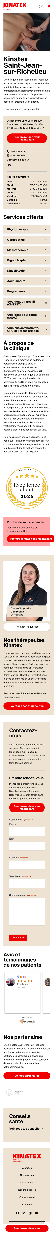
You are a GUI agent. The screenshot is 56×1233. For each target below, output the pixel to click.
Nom (11, 838)
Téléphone (20, 876)
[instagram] (23, 1213)
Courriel (18, 857)
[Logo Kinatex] (14, 6)
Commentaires (22, 895)
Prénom (13, 824)
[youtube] (36, 1213)
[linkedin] (30, 1213)
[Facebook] (17, 1213)
